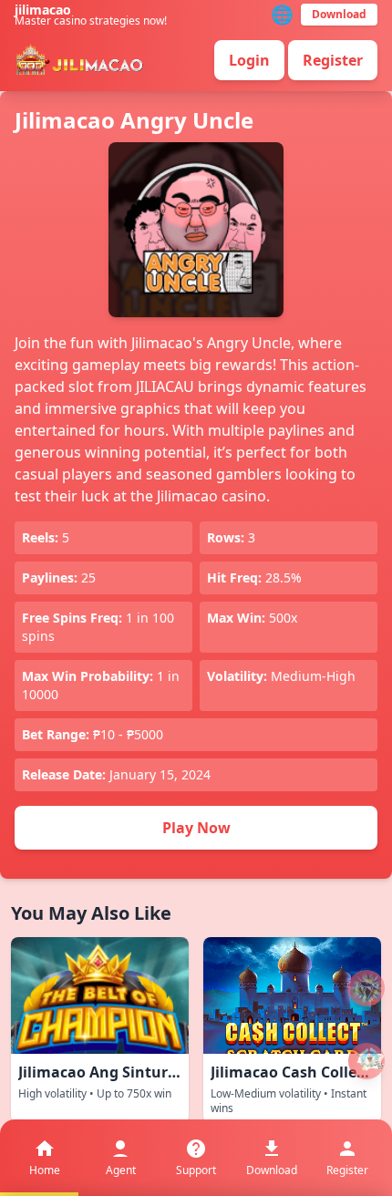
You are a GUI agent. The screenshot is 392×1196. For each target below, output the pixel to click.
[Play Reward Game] (366, 1061)
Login (249, 60)
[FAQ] (366, 988)
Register (333, 60)
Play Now (196, 828)
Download (339, 14)
